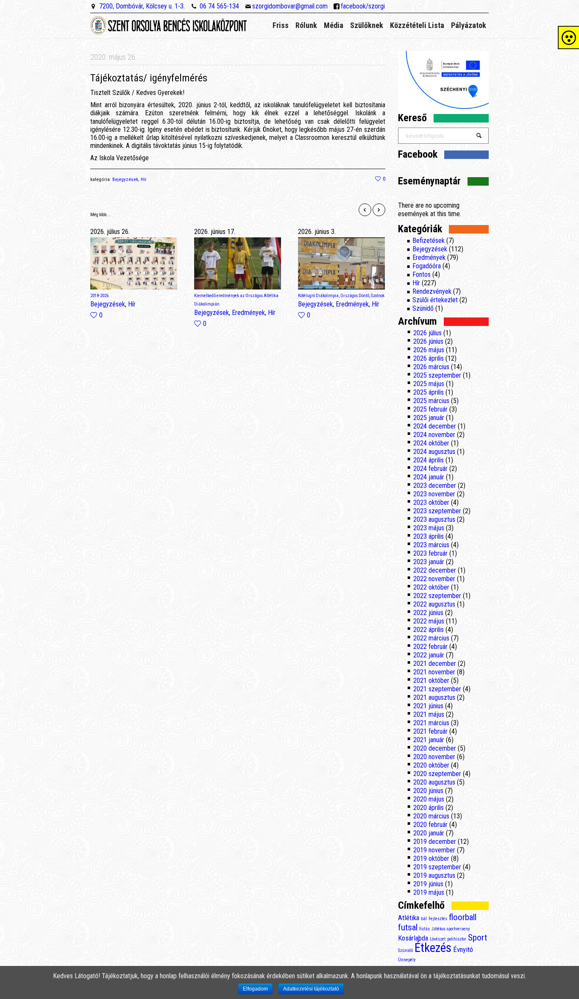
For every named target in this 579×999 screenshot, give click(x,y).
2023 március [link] (431, 545)
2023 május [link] (428, 528)
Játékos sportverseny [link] (450, 929)
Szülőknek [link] (366, 25)
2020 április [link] (428, 808)
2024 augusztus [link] (434, 452)
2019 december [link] (434, 842)
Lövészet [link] (437, 939)
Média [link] (333, 25)
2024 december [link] (434, 426)
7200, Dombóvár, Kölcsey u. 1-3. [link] (142, 6)
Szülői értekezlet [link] (435, 300)
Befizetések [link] (428, 241)
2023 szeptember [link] (437, 511)
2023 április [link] (428, 536)
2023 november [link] (434, 494)
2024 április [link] (428, 460)
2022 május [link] (428, 621)
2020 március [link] (431, 816)
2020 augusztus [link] (434, 782)
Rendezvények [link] (431, 291)
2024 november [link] (434, 435)
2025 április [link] (428, 392)
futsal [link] (408, 927)
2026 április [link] (428, 358)
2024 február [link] (430, 469)
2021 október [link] (431, 680)
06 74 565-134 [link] (219, 6)
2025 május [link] (428, 384)
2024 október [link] (431, 443)
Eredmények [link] (248, 313)
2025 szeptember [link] (437, 375)
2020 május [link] (428, 799)
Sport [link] (477, 937)
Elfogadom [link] (255, 989)
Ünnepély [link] (406, 960)
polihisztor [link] (456, 939)
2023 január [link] (428, 562)
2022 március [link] (431, 638)
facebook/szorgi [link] (363, 6)
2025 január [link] (428, 418)
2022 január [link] (428, 655)
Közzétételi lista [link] (417, 25)
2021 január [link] (428, 740)
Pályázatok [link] (468, 25)
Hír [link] (144, 179)
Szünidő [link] (423, 308)
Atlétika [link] (408, 917)
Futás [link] (424, 929)
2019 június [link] (428, 884)
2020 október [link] (431, 765)
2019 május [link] (428, 892)
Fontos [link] (421, 274)
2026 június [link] (428, 341)
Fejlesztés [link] (438, 918)
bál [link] (424, 918)
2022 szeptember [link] (437, 596)
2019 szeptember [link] (437, 867)
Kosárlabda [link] (413, 938)
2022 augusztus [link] (434, 604)
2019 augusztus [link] (434, 875)
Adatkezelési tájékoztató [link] (311, 989)
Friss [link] (281, 25)
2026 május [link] (428, 350)
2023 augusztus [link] (434, 519)
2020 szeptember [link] (437, 774)
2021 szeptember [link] (437, 689)
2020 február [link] (430, 825)
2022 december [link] (434, 570)
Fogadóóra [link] (426, 266)
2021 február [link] (430, 731)
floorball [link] (462, 917)
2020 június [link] (428, 791)
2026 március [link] (431, 367)
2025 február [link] (430, 409)
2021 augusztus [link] (434, 697)
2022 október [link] (431, 587)
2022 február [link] (430, 647)
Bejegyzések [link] (125, 179)
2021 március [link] (431, 723)
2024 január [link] (428, 477)
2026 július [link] (427, 333)
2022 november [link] (434, 579)
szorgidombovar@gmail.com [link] (290, 6)
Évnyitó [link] (463, 949)
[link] (380, 178)
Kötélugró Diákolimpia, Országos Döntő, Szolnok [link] (341, 295)
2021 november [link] (434, 672)
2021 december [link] (434, 664)
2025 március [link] (431, 401)
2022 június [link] (428, 613)
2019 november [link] (434, 850)
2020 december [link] (434, 748)
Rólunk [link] (306, 25)
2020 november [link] (434, 757)
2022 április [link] (428, 630)
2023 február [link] (430, 553)
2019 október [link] (431, 858)
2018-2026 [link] (99, 295)
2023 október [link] (431, 502)
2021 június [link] (428, 706)
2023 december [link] (434, 485)
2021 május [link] (428, 714)
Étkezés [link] (433, 948)
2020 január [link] (428, 833)
